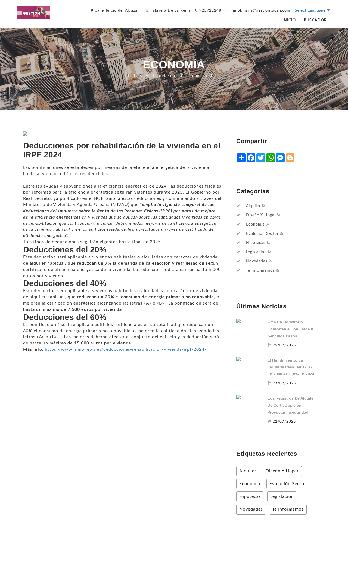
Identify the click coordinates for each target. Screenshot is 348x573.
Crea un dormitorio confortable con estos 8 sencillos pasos (290, 329)
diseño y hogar (261, 215)
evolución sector (262, 234)
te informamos (260, 271)
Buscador (315, 20)
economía (255, 224)
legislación (256, 252)
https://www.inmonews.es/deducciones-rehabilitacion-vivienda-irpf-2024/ (126, 349)
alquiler (253, 206)
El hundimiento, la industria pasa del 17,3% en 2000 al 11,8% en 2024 (291, 367)
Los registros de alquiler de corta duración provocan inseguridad (291, 405)
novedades (256, 261)
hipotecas (255, 243)
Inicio (289, 20)
